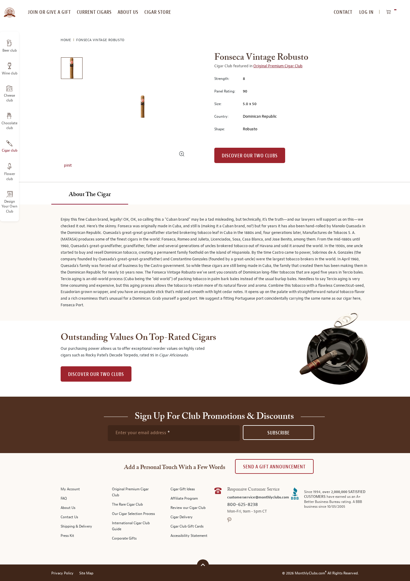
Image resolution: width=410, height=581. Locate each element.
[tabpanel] (205, 262)
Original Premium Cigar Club (278, 66)
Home (66, 40)
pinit (68, 165)
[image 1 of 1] (72, 69)
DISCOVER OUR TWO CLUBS (96, 374)
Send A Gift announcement (274, 466)
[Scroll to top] (203, 564)
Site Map (86, 573)
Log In (366, 12)
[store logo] (9, 9)
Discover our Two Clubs (250, 155)
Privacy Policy (62, 573)
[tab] (89, 194)
